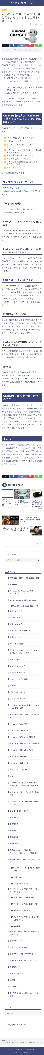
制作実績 (13, 830)
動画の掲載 (14, 837)
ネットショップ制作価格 (19, 679)
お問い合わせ (15, 637)
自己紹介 (13, 986)
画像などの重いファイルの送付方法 (23, 960)
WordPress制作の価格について (25, 606)
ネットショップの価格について (25, 904)
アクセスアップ (16, 611)
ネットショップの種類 (21, 910)
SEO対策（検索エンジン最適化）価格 (24, 578)
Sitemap (13, 584)
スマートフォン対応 (17, 666)
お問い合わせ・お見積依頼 (23, 897)
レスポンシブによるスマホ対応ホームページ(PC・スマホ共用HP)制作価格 (24, 784)
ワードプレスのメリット (22, 884)
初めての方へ (15, 824)
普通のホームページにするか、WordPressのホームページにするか (24, 851)
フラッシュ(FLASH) (18, 699)
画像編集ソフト (16, 967)
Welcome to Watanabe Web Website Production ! (21, 592)
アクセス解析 (15, 617)
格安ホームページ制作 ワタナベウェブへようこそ (24, 933)
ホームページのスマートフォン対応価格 (24, 716)
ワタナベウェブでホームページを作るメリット (24, 803)
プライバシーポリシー (18, 692)
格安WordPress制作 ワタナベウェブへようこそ (25, 861)
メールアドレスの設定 (18, 770)
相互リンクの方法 (16, 973)
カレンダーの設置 (16, 644)
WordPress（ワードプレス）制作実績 (26, 869)
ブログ (4, 10)
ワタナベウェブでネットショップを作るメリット (26, 918)
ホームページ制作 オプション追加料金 (24, 744)
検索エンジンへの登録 (18, 947)
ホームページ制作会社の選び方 (22, 750)
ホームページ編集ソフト (19, 763)
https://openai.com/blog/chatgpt (17, 191)
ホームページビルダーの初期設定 (22, 737)
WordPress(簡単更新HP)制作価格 (23, 600)
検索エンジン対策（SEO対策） (22, 954)
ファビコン (14, 686)
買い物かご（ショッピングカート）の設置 (24, 994)
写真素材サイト (16, 817)
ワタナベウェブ (22, 3)
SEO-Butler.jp (22, 1025)
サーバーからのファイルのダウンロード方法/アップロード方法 (24, 651)
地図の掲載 (14, 843)
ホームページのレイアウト (20, 724)
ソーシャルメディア (17, 673)
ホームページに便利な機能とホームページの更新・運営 (24, 706)
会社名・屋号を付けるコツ (20, 811)
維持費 (12, 980)
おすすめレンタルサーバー (20, 630)
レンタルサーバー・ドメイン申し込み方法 (24, 793)
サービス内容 (15, 659)
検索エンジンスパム (17, 941)
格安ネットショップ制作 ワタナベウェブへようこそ (24, 890)
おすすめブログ (16, 624)
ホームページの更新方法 (19, 730)
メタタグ (13, 776)
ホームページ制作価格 (18, 757)
